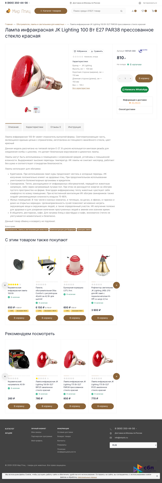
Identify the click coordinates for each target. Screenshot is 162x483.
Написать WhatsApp (135, 89)
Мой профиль (37, 441)
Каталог (9, 429)
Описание (13, 127)
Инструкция (74, 127)
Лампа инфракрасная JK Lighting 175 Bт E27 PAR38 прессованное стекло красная (75, 385)
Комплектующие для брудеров (62, 229)
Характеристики (34, 127)
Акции (8, 433)
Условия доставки (65, 432)
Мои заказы (36, 432)
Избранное (82, 51)
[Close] (157, 476)
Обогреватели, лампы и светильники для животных (27, 229)
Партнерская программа (41, 436)
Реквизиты (61, 445)
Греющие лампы (84, 229)
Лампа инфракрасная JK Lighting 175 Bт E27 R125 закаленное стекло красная (102, 385)
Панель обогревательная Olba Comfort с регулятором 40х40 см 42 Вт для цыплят (46, 293)
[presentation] (5, 285)
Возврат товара (64, 436)
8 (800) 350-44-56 (16, 2)
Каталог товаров (52, 11)
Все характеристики (81, 88)
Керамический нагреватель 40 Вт (16, 383)
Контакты (61, 441)
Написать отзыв (91, 57)
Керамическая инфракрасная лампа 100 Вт (17, 290)
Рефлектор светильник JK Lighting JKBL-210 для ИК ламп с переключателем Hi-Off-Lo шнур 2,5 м (102, 293)
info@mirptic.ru (121, 438)
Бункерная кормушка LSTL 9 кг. (73, 289)
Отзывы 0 (55, 127)
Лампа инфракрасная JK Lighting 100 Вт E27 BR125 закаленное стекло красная (47, 385)
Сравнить (98, 51)
